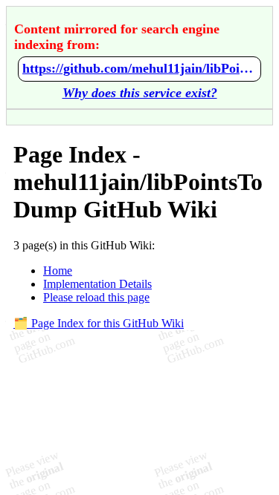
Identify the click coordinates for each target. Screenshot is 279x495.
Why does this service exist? (139, 92)
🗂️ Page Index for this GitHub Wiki (98, 323)
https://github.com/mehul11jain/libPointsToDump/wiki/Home (139, 68)
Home (57, 270)
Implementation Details (97, 284)
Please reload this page (96, 297)
